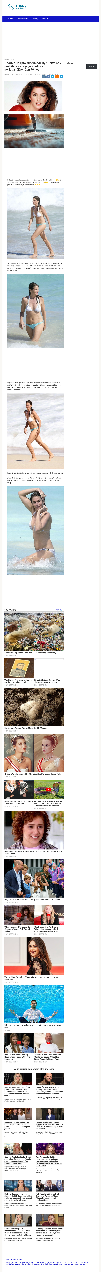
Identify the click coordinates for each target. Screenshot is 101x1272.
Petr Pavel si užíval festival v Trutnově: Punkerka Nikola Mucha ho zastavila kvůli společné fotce (48, 1197)
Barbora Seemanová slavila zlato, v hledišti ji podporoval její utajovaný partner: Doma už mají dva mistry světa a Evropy (18, 1197)
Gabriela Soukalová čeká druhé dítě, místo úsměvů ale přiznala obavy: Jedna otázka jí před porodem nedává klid (17, 1160)
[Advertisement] (50, 39)
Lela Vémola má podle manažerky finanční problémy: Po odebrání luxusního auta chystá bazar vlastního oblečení (17, 1232)
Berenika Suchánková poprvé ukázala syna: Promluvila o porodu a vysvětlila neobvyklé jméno (17, 1125)
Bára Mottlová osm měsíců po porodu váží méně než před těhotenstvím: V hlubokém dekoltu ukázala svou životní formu (17, 1091)
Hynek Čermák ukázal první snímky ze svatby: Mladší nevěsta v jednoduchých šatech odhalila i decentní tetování (49, 1090)
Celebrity (35, 19)
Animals (45, 19)
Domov (10, 19)
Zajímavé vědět (22, 19)
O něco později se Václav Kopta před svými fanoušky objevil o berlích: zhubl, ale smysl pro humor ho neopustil (49, 1232)
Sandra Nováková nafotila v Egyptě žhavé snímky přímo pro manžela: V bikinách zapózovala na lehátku (49, 1125)
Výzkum (70, 63)
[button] (34, 131)
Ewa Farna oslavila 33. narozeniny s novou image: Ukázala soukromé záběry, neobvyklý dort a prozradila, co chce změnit (49, 1161)
